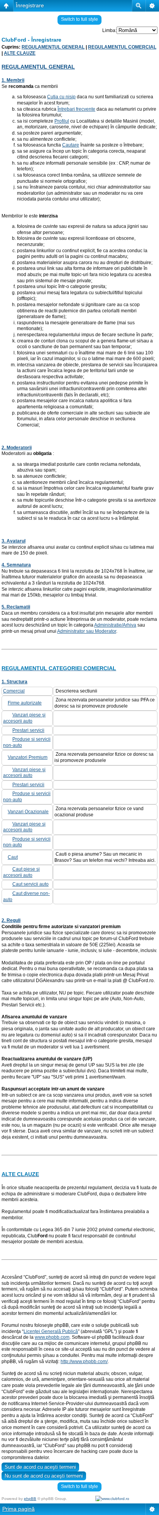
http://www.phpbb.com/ (84, 1361)
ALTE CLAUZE (20, 53)
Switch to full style (79, 19)
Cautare (70, 145)
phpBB (30, 1498)
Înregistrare (30, 5)
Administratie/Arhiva (115, 625)
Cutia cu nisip (61, 96)
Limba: (109, 30)
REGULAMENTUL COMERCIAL (122, 47)
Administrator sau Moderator (86, 631)
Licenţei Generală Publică (51, 1331)
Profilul (61, 121)
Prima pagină (18, 1509)
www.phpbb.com (52, 1337)
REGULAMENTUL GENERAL (53, 47)
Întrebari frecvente (76, 109)
